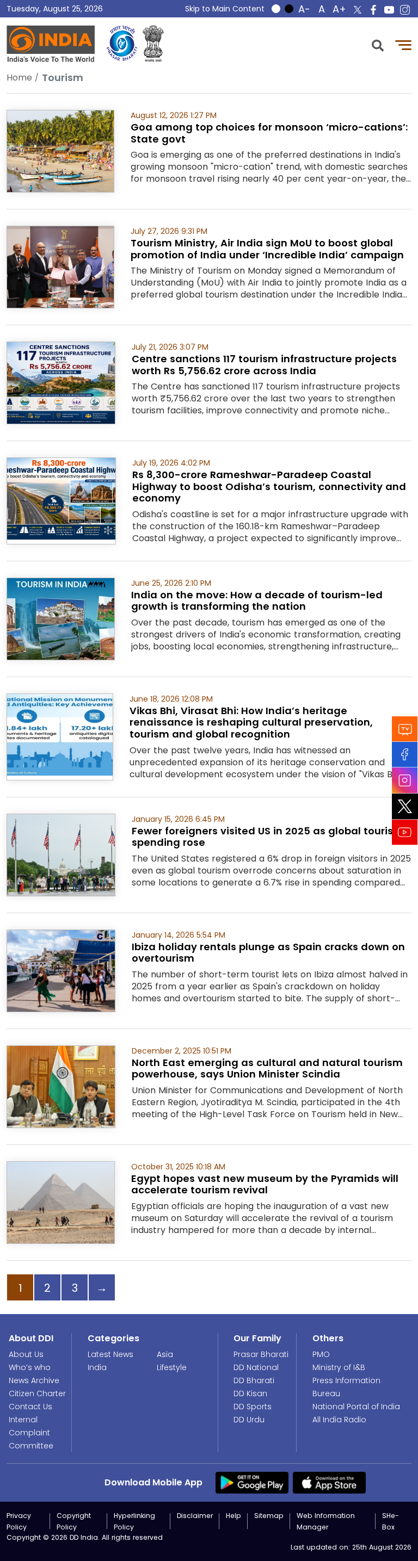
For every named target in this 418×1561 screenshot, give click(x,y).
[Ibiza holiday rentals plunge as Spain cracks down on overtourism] (61, 970)
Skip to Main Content (225, 8)
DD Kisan (250, 1393)
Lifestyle (172, 1367)
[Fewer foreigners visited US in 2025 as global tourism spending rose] (61, 854)
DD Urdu (249, 1419)
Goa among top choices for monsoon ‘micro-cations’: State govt (269, 133)
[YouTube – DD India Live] (389, 9)
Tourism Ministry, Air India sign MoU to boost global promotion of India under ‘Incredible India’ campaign (267, 249)
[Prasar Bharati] (122, 44)
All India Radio (339, 1419)
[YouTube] (405, 832)
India (97, 1367)
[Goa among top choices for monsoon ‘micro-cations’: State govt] (60, 150)
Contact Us (30, 1406)
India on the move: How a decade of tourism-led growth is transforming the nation (257, 601)
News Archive (34, 1380)
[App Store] (329, 1482)
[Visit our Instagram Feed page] (405, 780)
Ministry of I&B (338, 1367)
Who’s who (30, 1367)
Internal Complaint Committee (31, 1432)
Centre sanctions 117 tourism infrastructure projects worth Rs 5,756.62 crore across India (264, 364)
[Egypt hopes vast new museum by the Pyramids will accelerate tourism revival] (60, 1201)
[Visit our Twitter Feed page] (405, 807)
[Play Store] (252, 1482)
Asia (165, 1354)
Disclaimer (195, 1515)
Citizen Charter (37, 1393)
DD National (256, 1367)
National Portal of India (356, 1406)
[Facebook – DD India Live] (373, 9)
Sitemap (269, 1515)
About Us (26, 1354)
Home (19, 77)
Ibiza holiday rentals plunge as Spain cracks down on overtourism (268, 952)
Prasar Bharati (260, 1354)
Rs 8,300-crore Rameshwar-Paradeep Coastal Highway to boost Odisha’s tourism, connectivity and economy (269, 486)
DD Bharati (253, 1380)
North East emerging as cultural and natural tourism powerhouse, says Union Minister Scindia (267, 1068)
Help (233, 1515)
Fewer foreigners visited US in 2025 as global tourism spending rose (267, 837)
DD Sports (252, 1406)
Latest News (110, 1354)
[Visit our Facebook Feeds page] (405, 754)
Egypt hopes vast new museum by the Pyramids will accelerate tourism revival (264, 1184)
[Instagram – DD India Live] (404, 9)
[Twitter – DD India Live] (357, 9)
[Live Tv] (405, 729)
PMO (321, 1354)
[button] (378, 44)
